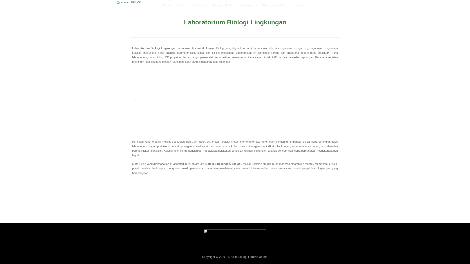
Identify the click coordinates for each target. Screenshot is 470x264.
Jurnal (299, 5)
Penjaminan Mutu (274, 5)
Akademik (247, 5)
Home (167, 5)
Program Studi (222, 5)
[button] (134, 101)
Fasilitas (198, 5)
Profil (180, 5)
